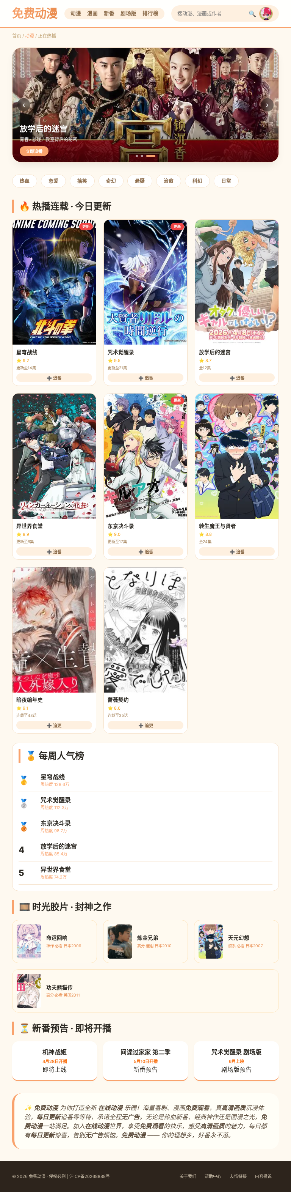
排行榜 (150, 13)
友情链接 (238, 1176)
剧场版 (128, 13)
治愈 (169, 181)
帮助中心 (213, 1176)
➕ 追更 (54, 725)
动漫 (75, 13)
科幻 (197, 181)
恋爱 (53, 181)
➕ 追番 (54, 378)
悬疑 (140, 181)
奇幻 (111, 181)
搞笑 (82, 181)
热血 (25, 181)
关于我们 (188, 1176)
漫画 (92, 13)
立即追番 (34, 151)
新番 (109, 13)
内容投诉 (263, 1176)
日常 (226, 181)
